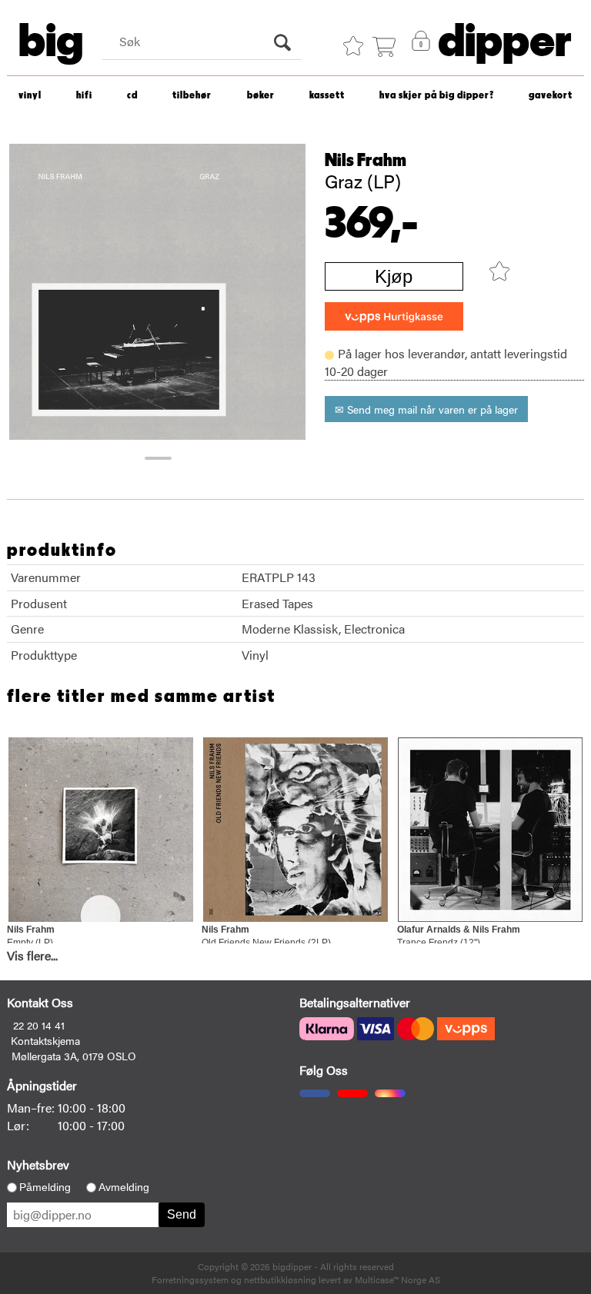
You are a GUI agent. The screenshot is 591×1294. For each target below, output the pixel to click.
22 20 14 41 (39, 1025)
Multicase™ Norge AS (397, 1279)
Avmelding (123, 1187)
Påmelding (45, 1187)
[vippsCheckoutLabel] (394, 316)
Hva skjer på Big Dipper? (436, 96)
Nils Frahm (365, 160)
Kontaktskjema (45, 1040)
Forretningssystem (190, 1279)
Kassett (327, 96)
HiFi (84, 96)
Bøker (261, 96)
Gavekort (551, 96)
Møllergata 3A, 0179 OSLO (74, 1055)
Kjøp (393, 276)
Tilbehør (192, 96)
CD (132, 96)
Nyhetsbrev (38, 1164)
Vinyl (30, 96)
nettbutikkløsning (280, 1279)
